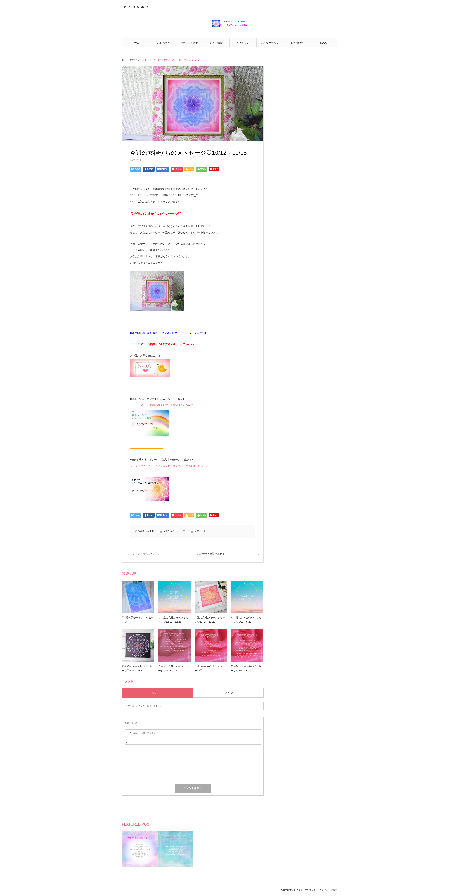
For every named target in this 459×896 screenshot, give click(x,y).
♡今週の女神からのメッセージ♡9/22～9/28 (246, 619)
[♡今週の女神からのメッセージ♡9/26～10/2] (138, 645)
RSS (146, 6)
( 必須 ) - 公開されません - (140, 733)
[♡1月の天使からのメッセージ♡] (138, 597)
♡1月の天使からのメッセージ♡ (137, 619)
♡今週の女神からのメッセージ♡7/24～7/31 (173, 668)
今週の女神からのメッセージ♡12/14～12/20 (210, 619)
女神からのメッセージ (140, 60)
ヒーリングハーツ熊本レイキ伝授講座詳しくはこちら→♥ (162, 344)
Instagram (133, 6)
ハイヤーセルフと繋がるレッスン (270, 44)
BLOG (323, 42)
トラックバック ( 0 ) (228, 693)
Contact (142, 6)
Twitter (124, 6)
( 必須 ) (131, 723)
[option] (140, 849)
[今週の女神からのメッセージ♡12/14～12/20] (211, 597)
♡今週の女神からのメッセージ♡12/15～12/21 (173, 619)
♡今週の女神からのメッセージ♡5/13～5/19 (246, 668)
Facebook (128, 6)
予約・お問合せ (189, 42)
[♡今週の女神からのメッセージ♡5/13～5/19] (247, 645)
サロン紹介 (162, 42)
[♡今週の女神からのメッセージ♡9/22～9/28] (247, 597)
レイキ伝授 (216, 42)
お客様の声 (297, 42)
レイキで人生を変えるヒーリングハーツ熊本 (315, 890)
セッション (243, 42)
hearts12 (150, 531)
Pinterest (137, 6)
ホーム (135, 42)
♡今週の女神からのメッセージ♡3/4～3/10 (210, 668)
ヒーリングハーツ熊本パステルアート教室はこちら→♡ (161, 405)
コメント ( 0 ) (157, 693)
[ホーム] (123, 59)
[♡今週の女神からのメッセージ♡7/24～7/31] (174, 645)
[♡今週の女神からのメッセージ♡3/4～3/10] (211, 645)
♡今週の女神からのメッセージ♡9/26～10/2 (137, 668)
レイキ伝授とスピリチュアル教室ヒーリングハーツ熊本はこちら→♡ (169, 465)
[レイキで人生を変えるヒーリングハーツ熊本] (229, 23)
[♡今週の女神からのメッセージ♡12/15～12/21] (174, 597)
